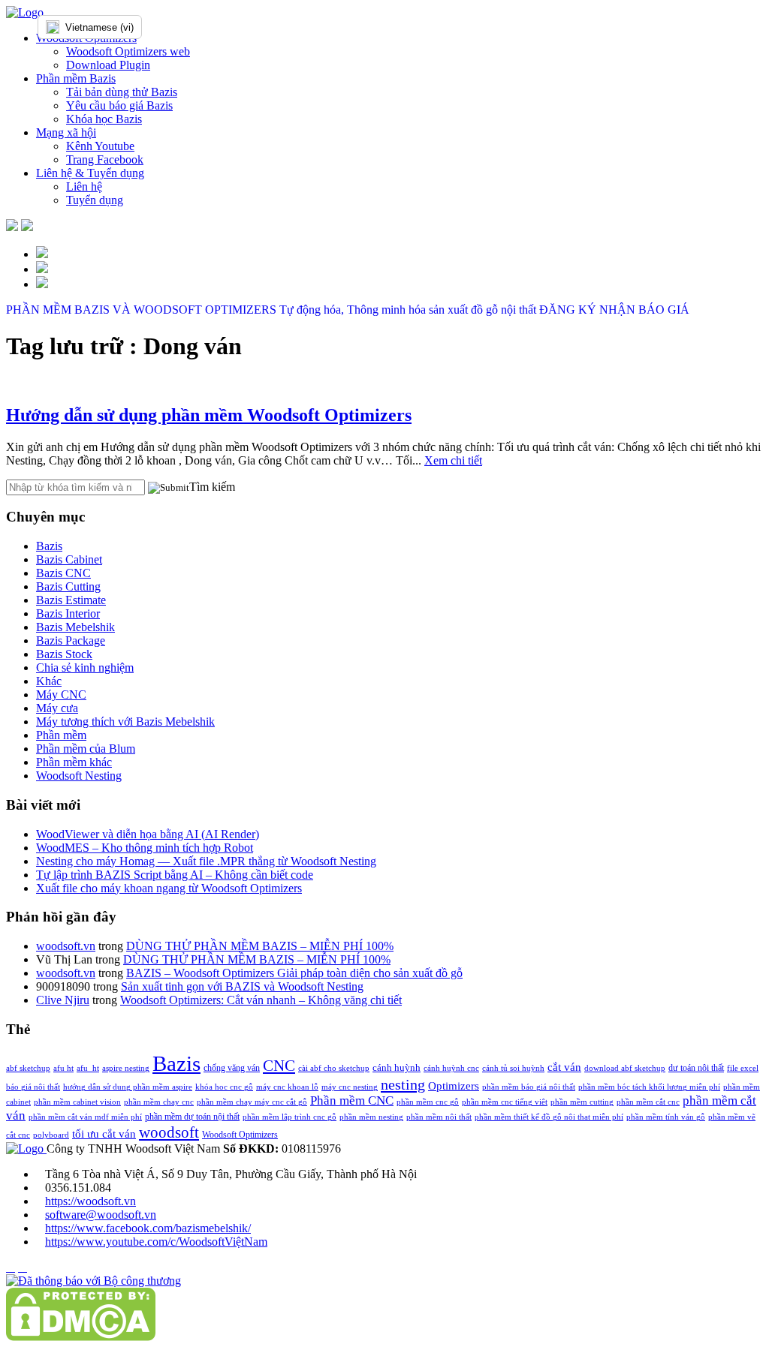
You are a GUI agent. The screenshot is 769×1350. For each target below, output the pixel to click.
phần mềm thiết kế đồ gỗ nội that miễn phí (549, 1117)
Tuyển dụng (94, 200)
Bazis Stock (64, 654)
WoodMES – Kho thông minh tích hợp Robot (144, 847)
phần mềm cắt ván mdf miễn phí (85, 1117)
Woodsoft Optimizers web (128, 51)
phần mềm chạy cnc (159, 1102)
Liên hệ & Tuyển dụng (90, 173)
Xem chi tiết (453, 460)
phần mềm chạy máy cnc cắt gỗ (252, 1102)
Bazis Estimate (71, 600)
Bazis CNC (63, 573)
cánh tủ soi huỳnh (513, 1068)
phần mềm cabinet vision (77, 1102)
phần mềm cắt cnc (648, 1102)
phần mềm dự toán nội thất (192, 1116)
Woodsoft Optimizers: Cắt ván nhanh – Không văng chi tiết (261, 1000)
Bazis (49, 546)
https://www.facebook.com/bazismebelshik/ (148, 1228)
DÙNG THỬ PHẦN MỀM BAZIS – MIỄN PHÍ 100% (260, 946)
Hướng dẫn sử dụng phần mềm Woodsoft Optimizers (209, 415)
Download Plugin (108, 65)
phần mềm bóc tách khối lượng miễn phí (649, 1087)
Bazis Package (70, 640)
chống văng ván (232, 1068)
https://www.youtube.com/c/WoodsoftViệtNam (156, 1241)
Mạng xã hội (66, 132)
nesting (403, 1084)
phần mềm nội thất (439, 1117)
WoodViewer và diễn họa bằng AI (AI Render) (147, 834)
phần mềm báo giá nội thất (528, 1087)
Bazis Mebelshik (75, 627)
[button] (168, 488)
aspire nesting (125, 1068)
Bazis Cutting (68, 586)
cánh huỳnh (396, 1067)
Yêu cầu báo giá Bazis (119, 105)
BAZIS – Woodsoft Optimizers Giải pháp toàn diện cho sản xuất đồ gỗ (294, 973)
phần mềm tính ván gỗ (665, 1117)
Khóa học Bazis (104, 119)
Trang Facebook (104, 159)
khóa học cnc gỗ (224, 1087)
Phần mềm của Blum (85, 748)
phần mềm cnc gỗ (428, 1102)
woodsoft (169, 1132)
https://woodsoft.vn (90, 1201)
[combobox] (120, 27)
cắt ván (564, 1066)
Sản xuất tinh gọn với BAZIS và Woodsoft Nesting (242, 986)
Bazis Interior (68, 613)
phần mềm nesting (371, 1117)
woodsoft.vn (65, 946)
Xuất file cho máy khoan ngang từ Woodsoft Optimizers (169, 888)
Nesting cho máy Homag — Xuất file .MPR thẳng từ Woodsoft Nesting (206, 861)
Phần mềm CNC (352, 1100)
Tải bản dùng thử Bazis (121, 92)
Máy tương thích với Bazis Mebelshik (125, 721)
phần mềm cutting (582, 1102)
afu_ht (88, 1068)
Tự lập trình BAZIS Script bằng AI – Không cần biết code (174, 874)
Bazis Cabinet (69, 559)
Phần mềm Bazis (76, 78)
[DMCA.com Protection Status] (80, 1336)
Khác (49, 681)
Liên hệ (84, 186)
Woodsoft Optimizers (240, 1134)
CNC (279, 1066)
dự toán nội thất (696, 1067)
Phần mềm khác (74, 762)
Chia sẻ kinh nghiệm (85, 667)
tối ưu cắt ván (104, 1133)
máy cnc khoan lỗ (287, 1087)
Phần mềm (61, 735)
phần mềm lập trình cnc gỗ (289, 1117)
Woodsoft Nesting (79, 775)
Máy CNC (61, 694)
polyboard (51, 1135)
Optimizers (453, 1086)
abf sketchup (28, 1068)
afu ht (63, 1068)
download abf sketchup (624, 1068)
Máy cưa (57, 708)
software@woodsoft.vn (100, 1214)
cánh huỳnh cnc (451, 1068)
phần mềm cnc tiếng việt (504, 1102)
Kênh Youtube (100, 146)
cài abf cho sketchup (333, 1068)
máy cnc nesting (349, 1087)
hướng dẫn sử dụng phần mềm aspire (127, 1087)
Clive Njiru (62, 1000)
